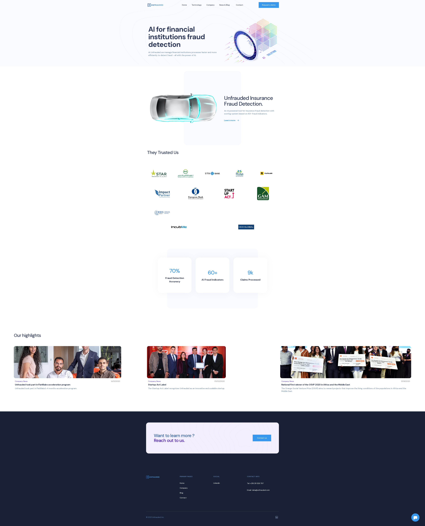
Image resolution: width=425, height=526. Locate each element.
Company (210, 5)
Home (184, 5)
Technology (197, 5)
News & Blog (224, 5)
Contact (239, 5)
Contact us (262, 438)
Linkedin (216, 483)
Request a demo (269, 5)
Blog (181, 493)
